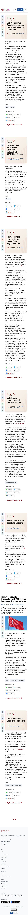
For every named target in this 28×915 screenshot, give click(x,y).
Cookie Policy (4, 888)
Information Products (6, 876)
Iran (7, 107)
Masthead (3, 861)
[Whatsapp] (2, 895)
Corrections (3, 868)
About (2, 859)
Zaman (23, 266)
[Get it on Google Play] (15, 902)
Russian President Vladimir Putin (13, 785)
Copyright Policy (4, 886)
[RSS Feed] (21, 895)
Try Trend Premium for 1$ (14, 125)
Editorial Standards (5, 866)
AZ (14, 912)
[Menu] (25, 9)
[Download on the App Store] (5, 902)
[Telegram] (15, 895)
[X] (8, 895)
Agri (7, 680)
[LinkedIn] (18, 895)
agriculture (13, 680)
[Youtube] (12, 895)
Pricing (2, 873)
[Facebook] (5, 895)
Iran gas (12, 107)
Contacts (3, 864)
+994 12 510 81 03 (5, 843)
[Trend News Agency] (5, 831)
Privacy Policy (4, 883)
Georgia (8, 198)
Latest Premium (4, 854)
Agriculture (21, 680)
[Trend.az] (5, 10)
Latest (2, 851)
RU (16, 912)
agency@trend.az (4, 844)
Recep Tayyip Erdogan (11, 482)
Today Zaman (20, 423)
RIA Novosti (20, 749)
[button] (2, 16)
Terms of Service (4, 881)
